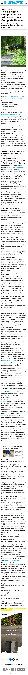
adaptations (22, 183)
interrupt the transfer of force (17, 514)
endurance (12, 608)
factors (9, 334)
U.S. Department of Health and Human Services (12, 114)
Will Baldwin (10, 392)
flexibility (17, 608)
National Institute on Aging (10, 360)
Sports (10, 440)
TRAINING (3, 9)
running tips (23, 608)
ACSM (4, 145)
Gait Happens (19, 167)
